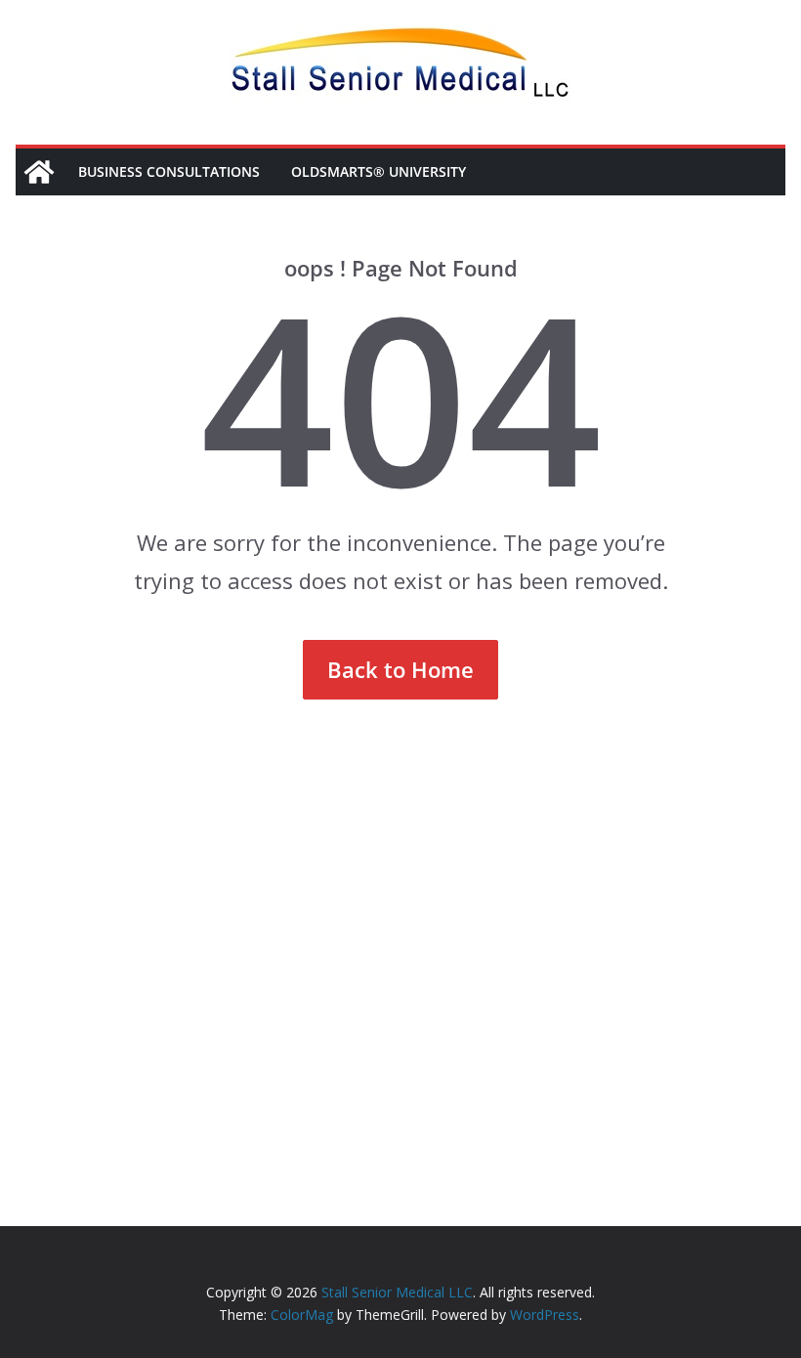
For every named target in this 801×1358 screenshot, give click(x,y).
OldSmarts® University (378, 171)
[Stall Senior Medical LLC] (39, 172)
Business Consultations (169, 171)
